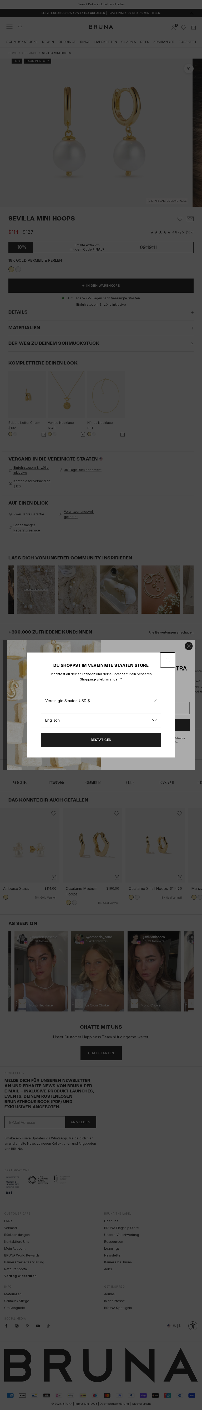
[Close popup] (167, 660)
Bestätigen (101, 740)
